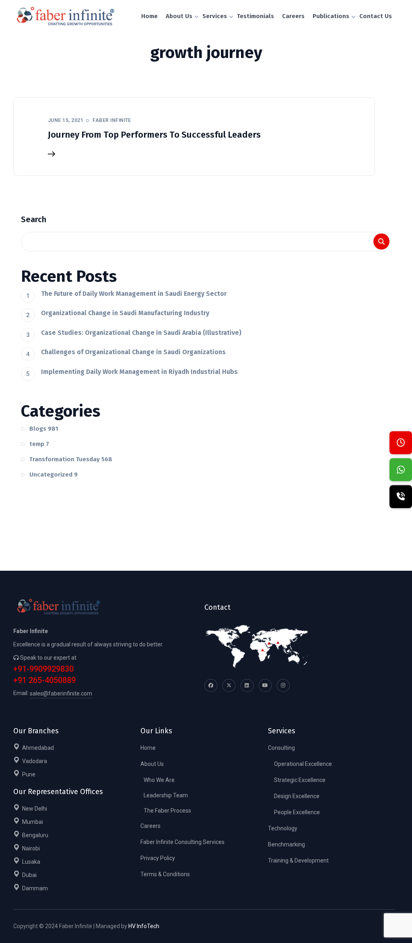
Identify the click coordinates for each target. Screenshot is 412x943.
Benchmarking (286, 844)
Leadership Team (166, 795)
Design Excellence (296, 796)
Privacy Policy (157, 858)
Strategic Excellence (299, 780)
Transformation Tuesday (70, 459)
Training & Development (298, 860)
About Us (152, 764)
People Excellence (297, 812)
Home (148, 748)
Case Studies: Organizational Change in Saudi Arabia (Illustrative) (141, 332)
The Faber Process (167, 810)
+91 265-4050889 (44, 680)
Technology (282, 828)
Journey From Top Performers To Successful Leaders (154, 134)
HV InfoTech (143, 926)
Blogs (43, 428)
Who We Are (159, 780)
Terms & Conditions (165, 874)
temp (39, 444)
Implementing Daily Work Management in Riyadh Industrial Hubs (139, 372)
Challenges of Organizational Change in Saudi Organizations (133, 352)
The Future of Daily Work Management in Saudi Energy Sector (134, 293)
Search (33, 219)
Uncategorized (53, 474)
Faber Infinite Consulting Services (182, 842)
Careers (150, 826)
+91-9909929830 (43, 669)
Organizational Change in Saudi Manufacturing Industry (125, 313)
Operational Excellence (303, 764)
